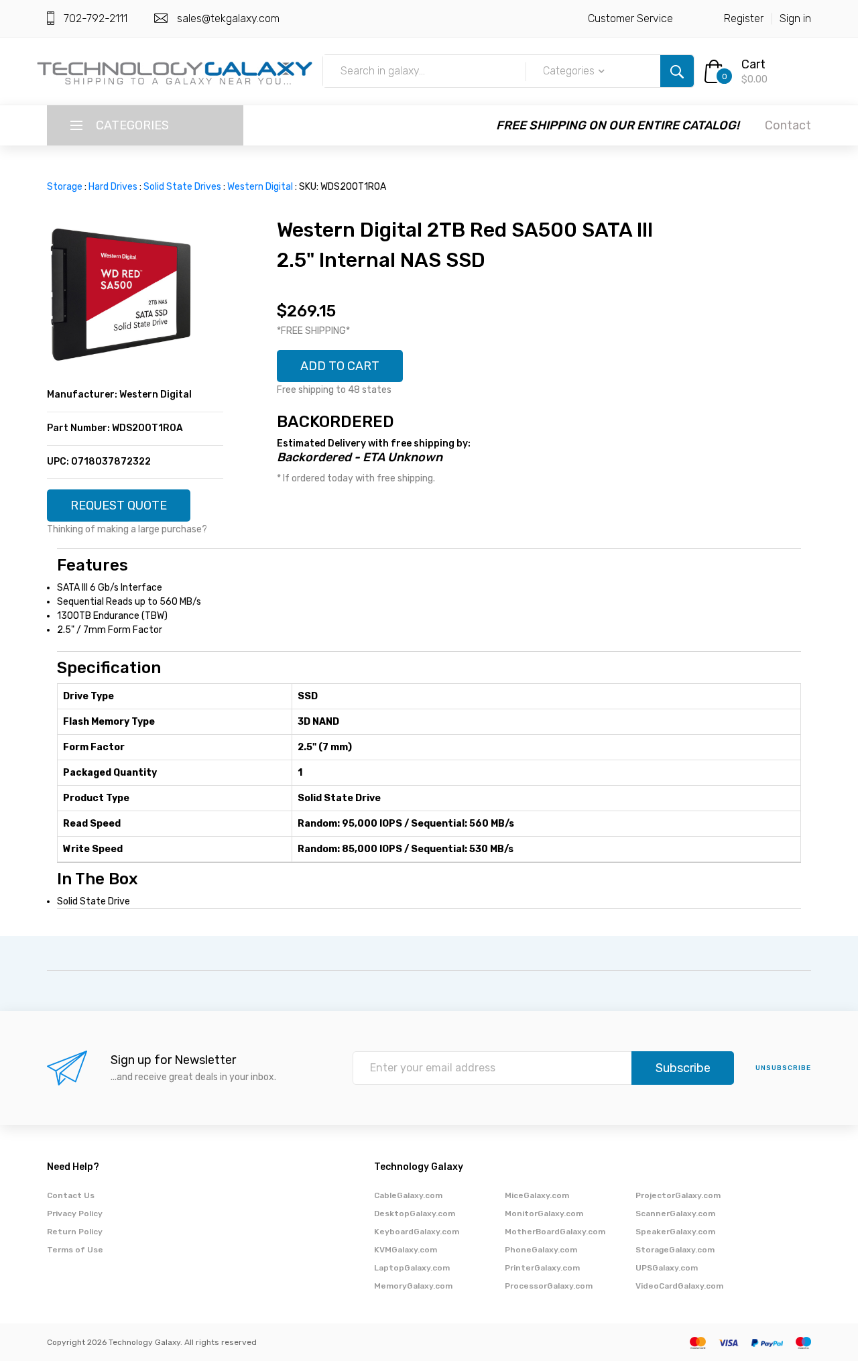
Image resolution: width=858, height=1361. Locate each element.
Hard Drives (112, 186)
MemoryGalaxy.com (413, 1286)
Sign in (795, 18)
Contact (788, 125)
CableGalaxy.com (408, 1195)
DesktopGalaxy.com (414, 1213)
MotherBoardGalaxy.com (555, 1231)
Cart (753, 64)
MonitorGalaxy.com (544, 1213)
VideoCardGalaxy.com (679, 1286)
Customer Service (630, 18)
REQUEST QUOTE (118, 505)
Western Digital (260, 186)
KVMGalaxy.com (405, 1249)
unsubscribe (783, 1068)
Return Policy (75, 1231)
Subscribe (683, 1068)
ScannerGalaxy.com (675, 1213)
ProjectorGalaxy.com (678, 1195)
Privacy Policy (75, 1213)
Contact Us (71, 1195)
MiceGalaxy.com (537, 1195)
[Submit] (677, 71)
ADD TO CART (339, 366)
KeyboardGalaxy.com (416, 1231)
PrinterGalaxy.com (542, 1268)
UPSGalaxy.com (666, 1268)
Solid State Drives (182, 186)
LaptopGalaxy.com (412, 1268)
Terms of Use (75, 1249)
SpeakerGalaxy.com (675, 1231)
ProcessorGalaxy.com (549, 1286)
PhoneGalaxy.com (541, 1249)
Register (743, 18)
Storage (64, 186)
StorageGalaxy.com (675, 1249)
